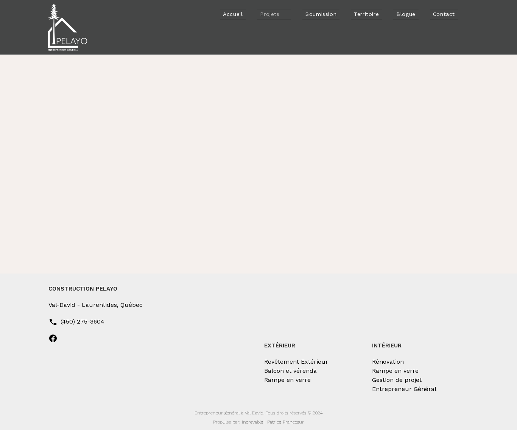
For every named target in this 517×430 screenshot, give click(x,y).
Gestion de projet (397, 379)
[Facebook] (53, 340)
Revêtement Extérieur (296, 361)
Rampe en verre (287, 379)
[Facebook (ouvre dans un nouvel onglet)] (472, 14)
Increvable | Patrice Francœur (273, 422)
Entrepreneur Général (404, 388)
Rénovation (388, 361)
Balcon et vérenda (290, 370)
